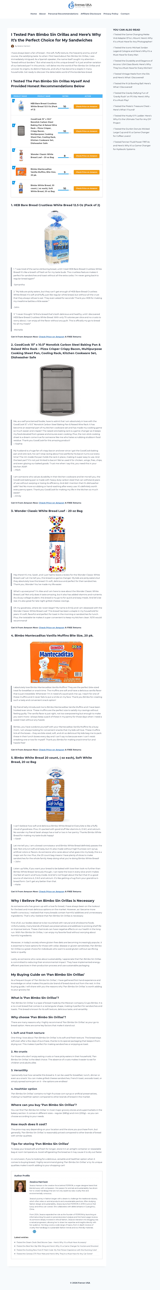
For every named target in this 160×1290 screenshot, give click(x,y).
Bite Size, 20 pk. (81, 635)
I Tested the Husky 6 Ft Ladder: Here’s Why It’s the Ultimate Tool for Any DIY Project (132, 119)
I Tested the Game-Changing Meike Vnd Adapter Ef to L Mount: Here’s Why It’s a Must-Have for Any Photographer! (133, 38)
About (42, 14)
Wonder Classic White (31, 511)
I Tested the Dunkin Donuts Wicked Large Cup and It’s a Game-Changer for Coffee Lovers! (131, 132)
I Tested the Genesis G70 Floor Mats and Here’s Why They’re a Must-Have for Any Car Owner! (54, 1254)
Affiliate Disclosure (91, 14)
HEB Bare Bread (26, 205)
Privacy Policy (111, 14)
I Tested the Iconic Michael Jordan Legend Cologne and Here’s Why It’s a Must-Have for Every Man (132, 51)
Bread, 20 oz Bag (23, 762)
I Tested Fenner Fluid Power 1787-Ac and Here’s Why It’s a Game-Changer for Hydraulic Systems (132, 145)
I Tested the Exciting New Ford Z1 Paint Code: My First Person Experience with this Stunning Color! (56, 1250)
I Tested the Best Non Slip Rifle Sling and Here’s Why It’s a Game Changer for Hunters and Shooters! (57, 1246)
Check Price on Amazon (86, 106)
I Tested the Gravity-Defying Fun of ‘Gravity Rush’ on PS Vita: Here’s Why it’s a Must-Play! (131, 96)
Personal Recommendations (63, 14)
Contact (125, 14)
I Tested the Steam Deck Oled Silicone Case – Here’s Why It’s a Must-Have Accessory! (51, 1242)
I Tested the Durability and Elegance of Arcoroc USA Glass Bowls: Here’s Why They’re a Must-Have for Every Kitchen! (132, 64)
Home (34, 14)
